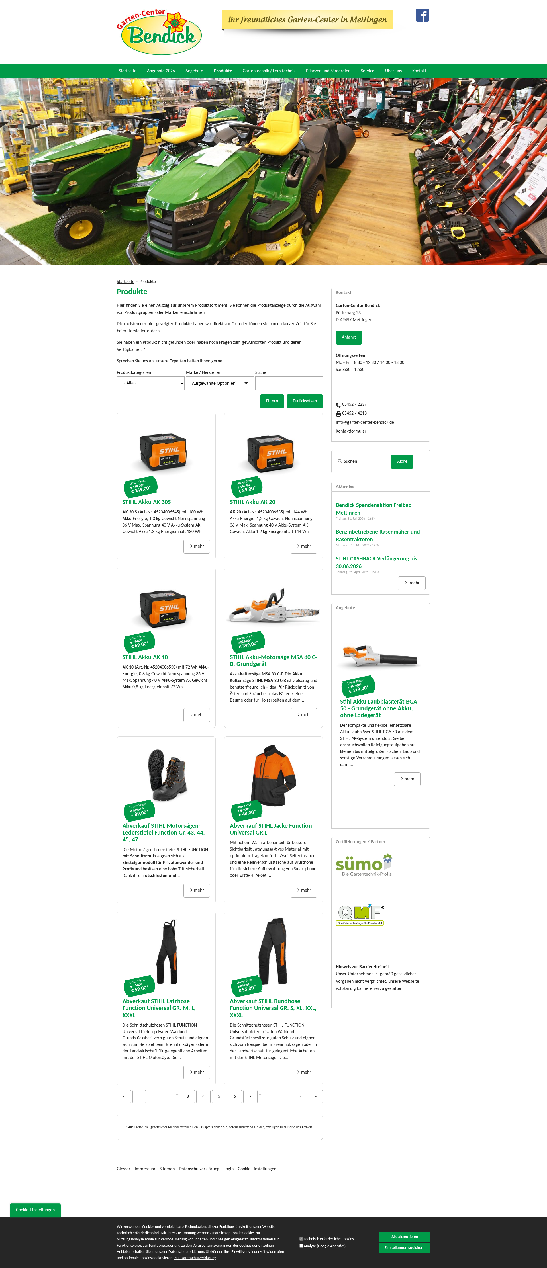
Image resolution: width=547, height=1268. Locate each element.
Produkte (223, 71)
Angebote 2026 (161, 71)
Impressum (145, 1169)
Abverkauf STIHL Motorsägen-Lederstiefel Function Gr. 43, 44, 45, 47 (164, 833)
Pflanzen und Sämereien (328, 71)
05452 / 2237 (354, 404)
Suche (260, 372)
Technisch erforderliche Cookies (329, 1239)
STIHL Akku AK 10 (145, 657)
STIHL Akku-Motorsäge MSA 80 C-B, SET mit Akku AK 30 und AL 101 (376, 716)
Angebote (194, 71)
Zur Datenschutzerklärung (195, 1258)
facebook (422, 15)
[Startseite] (159, 32)
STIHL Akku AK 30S (147, 502)
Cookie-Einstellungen (35, 1210)
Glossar (123, 1169)
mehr (199, 546)
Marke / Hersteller (203, 372)
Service (367, 71)
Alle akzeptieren (404, 1237)
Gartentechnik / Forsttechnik (269, 71)
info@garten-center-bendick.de (365, 422)
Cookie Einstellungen (257, 1169)
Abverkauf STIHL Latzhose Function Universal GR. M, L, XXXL (159, 1008)
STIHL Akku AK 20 (252, 502)
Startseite (127, 71)
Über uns (393, 71)
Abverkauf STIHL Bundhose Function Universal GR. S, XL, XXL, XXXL (273, 1008)
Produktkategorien (134, 372)
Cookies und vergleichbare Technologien (174, 1227)
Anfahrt (349, 337)
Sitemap (167, 1169)
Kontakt (419, 71)
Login (229, 1169)
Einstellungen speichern (405, 1248)
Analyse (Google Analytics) (325, 1246)
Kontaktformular (351, 431)
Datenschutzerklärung (199, 1169)
